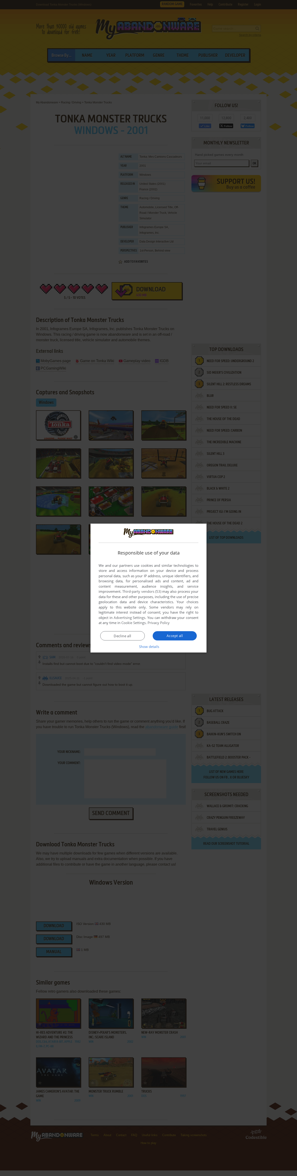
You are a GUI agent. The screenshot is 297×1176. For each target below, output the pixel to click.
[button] (148, 646)
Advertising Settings (129, 617)
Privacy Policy (159, 622)
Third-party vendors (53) (141, 591)
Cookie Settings (133, 622)
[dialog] (148, 587)
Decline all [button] (122, 636)
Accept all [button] (175, 635)
